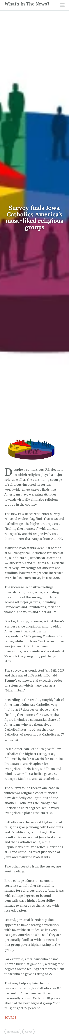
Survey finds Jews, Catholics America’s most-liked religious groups (34, 217)
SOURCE (10, 1017)
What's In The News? (26, 4)
